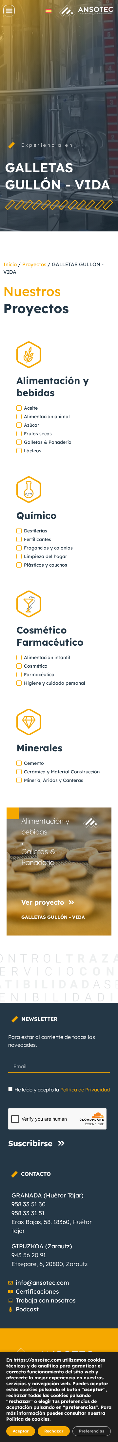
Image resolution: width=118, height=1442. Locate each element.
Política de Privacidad (85, 1090)
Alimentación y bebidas (45, 826)
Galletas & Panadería (38, 857)
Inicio (10, 264)
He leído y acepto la (62, 1090)
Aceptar (21, 1431)
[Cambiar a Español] (48, 10)
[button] (9, 10)
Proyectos (34, 264)
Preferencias (91, 1431)
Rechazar (53, 1431)
